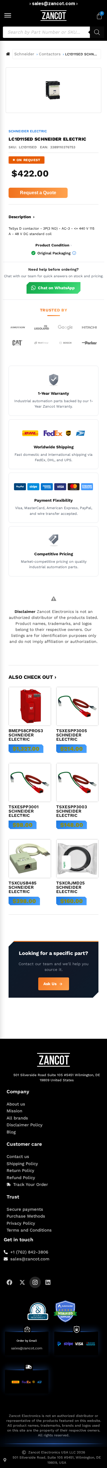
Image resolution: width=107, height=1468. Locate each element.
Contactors (49, 54)
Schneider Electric (28, 131)
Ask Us (49, 983)
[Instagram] (35, 1282)
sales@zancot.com (26, 1348)
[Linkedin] (48, 1282)
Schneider (24, 54)
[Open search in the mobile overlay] (53, 32)
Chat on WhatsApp (56, 287)
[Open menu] (7, 15)
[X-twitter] (22, 1282)
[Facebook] (9, 1282)
